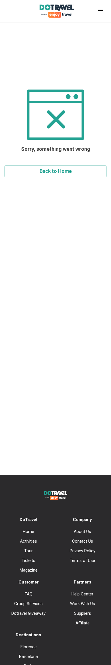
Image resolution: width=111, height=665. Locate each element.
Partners (82, 582)
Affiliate (82, 623)
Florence (28, 646)
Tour (28, 550)
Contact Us (82, 541)
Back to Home (56, 171)
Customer (28, 582)
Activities (28, 541)
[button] (100, 11)
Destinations (28, 634)
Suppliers (82, 613)
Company (82, 519)
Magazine (29, 570)
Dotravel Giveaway (28, 613)
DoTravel (28, 519)
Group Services (28, 603)
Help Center (82, 594)
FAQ (28, 594)
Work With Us (82, 603)
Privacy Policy (82, 550)
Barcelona (28, 656)
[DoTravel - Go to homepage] (53, 11)
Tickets (28, 560)
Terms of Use (82, 560)
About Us (82, 531)
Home (28, 531)
